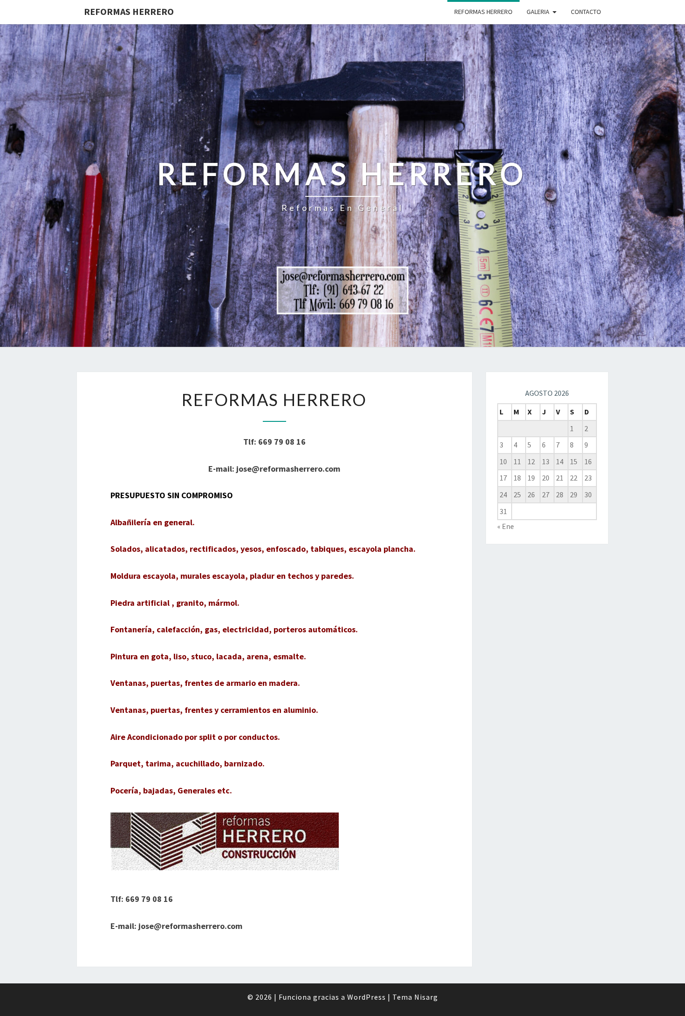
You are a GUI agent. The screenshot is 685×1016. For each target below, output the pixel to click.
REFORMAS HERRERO (483, 11)
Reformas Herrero (129, 11)
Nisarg (426, 997)
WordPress (366, 997)
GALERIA (538, 11)
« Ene (505, 526)
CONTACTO (586, 11)
